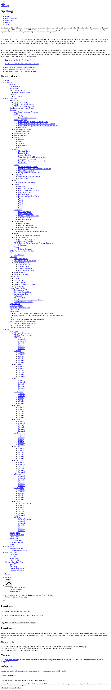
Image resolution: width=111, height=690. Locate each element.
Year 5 (20, 206)
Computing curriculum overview (29, 176)
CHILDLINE (18, 280)
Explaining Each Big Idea (27, 118)
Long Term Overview (25, 214)
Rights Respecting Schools (23, 129)
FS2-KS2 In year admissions (23, 104)
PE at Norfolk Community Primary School (28, 300)
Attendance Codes (24, 265)
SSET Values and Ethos (22, 92)
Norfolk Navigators (20, 120)
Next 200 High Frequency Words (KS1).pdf (20, 69)
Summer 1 (21, 347)
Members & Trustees (17, 570)
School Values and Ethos (18, 90)
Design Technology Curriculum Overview (32, 231)
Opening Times (15, 533)
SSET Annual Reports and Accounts (22, 323)
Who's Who (14, 88)
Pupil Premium (15, 304)
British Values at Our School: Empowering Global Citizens (34, 313)
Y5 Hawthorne (19, 488)
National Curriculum (25, 192)
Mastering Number (24, 151)
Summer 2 (21, 349)
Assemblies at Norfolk (21, 133)
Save (19, 688)
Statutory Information (17, 568)
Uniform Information (17, 535)
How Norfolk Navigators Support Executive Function (36, 124)
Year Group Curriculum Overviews (26, 112)
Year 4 (20, 204)
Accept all (13, 623)
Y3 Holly (17, 433)
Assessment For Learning (27, 159)
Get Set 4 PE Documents (26, 182)
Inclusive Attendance (21, 274)
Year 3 (20, 202)
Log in (3, 4)
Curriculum (9, 20)
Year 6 (20, 208)
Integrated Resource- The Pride (20, 327)
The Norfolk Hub (16, 540)
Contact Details (15, 86)
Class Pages (14, 331)
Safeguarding (14, 276)
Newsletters (14, 558)
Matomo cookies (12, 660)
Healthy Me (14, 539)
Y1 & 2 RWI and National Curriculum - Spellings (22, 64)
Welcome (13, 84)
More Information (24, 131)
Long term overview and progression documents (34, 169)
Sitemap (8, 577)
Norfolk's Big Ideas (20, 116)
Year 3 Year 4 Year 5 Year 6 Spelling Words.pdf (21, 71)
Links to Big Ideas (24, 212)
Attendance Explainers (21, 263)
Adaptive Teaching (24, 155)
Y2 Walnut (17, 405)
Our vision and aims (21, 294)
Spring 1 (21, 343)
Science (16, 165)
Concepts (21, 186)
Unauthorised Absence (26, 270)
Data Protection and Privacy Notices (22, 108)
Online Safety (23, 178)
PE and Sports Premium (18, 288)
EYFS (16, 114)
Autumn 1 (21, 339)
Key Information (11, 18)
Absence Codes (23, 266)
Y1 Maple (17, 364)
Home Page (5, 6)
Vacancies (13, 94)
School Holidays (15, 560)
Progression (22, 128)
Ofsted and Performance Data (20, 308)
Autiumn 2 (22, 341)
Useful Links (14, 544)
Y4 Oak (16, 460)
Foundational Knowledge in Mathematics (32, 161)
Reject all (5, 623)
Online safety (22, 245)
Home (7, 16)
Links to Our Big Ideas (26, 171)
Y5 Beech (17, 474)
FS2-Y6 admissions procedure (24, 106)
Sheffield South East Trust (14, 562)
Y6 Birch (17, 501)
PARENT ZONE (20, 282)
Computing (18, 174)
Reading (21, 139)
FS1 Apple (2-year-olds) (22, 333)
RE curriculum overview (26, 239)
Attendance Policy (20, 272)
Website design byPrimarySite (16, 597)
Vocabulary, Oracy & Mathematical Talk (32, 157)
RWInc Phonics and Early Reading (21, 251)
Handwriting (22, 145)
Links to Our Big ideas (26, 241)
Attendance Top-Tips (21, 259)
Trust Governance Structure (19, 550)
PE (15, 180)
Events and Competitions (22, 292)
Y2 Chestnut (18, 392)
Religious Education (21, 237)
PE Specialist (18, 296)
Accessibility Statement (17, 587)
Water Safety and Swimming (23, 302)
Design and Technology (22, 229)
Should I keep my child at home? (25, 261)
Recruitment (18, 96)
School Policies (19, 255)
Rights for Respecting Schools (20, 325)
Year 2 (20, 200)
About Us (8, 83)
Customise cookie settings (26, 623)
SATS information (24, 503)
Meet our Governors (16, 548)
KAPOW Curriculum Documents (29, 235)
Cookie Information (16, 589)
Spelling (8, 24)
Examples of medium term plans (29, 173)
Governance (9, 546)
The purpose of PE (20, 290)
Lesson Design (23, 153)
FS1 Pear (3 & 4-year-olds (23, 335)
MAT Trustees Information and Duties (23, 321)
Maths (16, 149)
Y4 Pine (17, 447)
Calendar (13, 556)
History (16, 184)
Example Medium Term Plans (28, 196)
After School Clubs (20, 135)
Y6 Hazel (17, 517)
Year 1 (20, 198)
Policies (12, 253)
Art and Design (19, 221)
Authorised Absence (25, 268)
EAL (11, 317)
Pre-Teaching (22, 163)
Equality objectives (16, 306)
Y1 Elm (16, 378)
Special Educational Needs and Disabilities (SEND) (27, 319)
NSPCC (17, 278)
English (7, 22)
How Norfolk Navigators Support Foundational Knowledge (38, 126)
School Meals (14, 537)
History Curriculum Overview (28, 190)
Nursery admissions (20, 102)
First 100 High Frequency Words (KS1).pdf (20, 67)
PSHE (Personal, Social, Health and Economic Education (33, 243)
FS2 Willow (18, 337)
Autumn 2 (21, 355)
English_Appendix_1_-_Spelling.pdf (17, 60)
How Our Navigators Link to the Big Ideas (33, 122)
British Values (14, 311)
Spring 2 (21, 345)
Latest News (14, 554)
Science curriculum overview (28, 167)
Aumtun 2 (21, 396)
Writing (20, 141)
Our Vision (13, 566)
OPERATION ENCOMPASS (24, 284)
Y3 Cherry (17, 419)
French (16, 247)
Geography (18, 210)
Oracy (20, 147)
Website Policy (15, 591)
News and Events (11, 552)
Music (16, 233)
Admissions (14, 100)
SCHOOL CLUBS (16, 542)
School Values (14, 310)
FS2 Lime (17, 351)
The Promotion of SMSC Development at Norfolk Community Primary (38, 315)
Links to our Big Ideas (25, 188)
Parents (7, 329)
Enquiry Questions (24, 194)
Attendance (13, 257)
